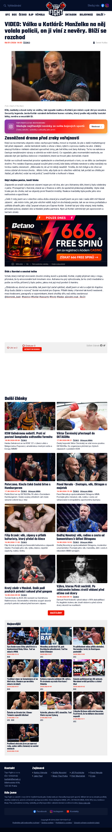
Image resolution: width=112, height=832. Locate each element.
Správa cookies (47, 823)
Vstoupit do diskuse (32, 349)
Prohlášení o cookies (64, 823)
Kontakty (74, 811)
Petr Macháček (78, 776)
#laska (60, 296)
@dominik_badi (13, 296)
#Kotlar (35, 296)
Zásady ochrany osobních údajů (86, 823)
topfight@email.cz (12, 779)
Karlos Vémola (40, 772)
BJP (31, 15)
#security (44, 296)
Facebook (41, 811)
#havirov (26, 296)
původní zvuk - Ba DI (74, 296)
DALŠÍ (99, 15)
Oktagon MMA (86, 440)
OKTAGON (70, 15)
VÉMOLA (40, 15)
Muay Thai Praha (60, 776)
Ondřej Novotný (59, 772)
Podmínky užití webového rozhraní (26, 823)
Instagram (58, 811)
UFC (7, 15)
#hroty (53, 296)
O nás (92, 776)
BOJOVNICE (86, 15)
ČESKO (23, 15)
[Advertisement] (56, 321)
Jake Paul (38, 776)
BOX (14, 15)
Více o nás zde (84, 803)
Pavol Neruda (96, 772)
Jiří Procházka (77, 772)
